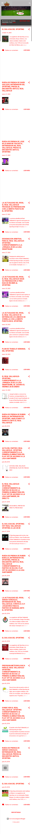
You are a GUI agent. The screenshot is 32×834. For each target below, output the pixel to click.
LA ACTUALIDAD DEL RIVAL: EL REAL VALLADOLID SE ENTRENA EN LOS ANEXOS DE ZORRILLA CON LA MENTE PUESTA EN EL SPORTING (14, 317)
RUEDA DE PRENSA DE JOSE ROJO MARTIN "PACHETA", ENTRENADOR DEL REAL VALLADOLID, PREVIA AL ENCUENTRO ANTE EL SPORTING (13, 147)
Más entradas (16, 812)
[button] (29, 29)
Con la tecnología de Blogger (17, 818)
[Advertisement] (16, 67)
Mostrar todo (25, 21)
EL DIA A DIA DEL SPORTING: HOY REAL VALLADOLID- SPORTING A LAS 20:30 (13, 526)
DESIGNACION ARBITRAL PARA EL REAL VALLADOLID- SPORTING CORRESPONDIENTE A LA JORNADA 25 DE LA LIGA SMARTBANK (13, 244)
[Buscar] (30, 3)
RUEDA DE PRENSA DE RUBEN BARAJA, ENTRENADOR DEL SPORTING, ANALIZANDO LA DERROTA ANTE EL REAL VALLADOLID (13, 418)
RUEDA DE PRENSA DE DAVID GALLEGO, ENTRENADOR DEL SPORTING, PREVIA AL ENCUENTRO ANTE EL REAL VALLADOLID (13, 86)
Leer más (27, 50)
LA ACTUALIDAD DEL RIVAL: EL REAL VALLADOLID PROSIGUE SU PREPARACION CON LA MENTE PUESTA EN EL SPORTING (13, 207)
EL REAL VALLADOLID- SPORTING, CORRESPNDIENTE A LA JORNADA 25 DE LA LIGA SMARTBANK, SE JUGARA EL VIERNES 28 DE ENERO (13, 381)
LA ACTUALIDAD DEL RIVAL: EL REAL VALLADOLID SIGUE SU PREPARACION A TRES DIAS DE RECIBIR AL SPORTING (13, 281)
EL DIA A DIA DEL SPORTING (13, 29)
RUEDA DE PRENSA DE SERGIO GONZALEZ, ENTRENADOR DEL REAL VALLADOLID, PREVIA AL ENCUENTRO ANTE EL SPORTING (11, 753)
